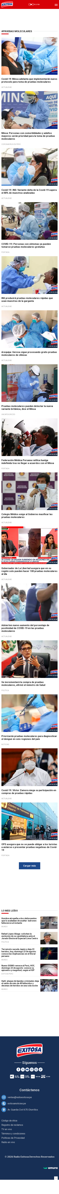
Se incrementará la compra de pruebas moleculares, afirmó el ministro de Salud (23, 683)
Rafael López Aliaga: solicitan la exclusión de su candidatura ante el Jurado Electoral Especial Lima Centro (19, 936)
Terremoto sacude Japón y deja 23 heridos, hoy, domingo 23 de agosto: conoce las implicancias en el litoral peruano (18, 952)
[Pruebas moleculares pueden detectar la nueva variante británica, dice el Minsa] (29, 383)
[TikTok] (41, 1069)
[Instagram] (32, 1069)
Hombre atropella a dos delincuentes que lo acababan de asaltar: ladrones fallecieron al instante (19, 920)
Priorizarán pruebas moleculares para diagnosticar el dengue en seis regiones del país (29, 737)
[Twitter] (23, 1069)
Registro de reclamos (12, 1125)
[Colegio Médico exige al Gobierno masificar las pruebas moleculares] (29, 491)
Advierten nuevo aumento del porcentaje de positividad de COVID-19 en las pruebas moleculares (25, 628)
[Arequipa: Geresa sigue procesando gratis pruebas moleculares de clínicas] (29, 329)
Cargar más (29, 865)
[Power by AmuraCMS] (50, 1168)
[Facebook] (18, 1069)
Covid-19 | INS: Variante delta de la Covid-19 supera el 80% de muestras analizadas (29, 191)
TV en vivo (6, 1129)
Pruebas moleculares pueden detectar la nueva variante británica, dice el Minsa (27, 407)
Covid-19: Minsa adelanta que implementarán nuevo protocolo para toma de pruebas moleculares (29, 80)
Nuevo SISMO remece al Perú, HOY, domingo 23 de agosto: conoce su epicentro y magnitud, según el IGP (18, 967)
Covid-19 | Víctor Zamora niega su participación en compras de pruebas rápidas (28, 792)
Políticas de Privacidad (13, 1138)
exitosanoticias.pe (17, 1103)
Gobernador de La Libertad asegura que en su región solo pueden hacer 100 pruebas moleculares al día (29, 571)
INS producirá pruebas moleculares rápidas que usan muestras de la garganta (27, 299)
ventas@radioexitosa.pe (20, 1097)
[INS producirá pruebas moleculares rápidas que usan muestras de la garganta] (29, 275)
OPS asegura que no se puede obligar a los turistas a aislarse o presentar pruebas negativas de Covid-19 (29, 847)
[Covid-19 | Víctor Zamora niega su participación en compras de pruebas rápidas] (29, 767)
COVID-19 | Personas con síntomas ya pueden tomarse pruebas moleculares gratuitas (26, 245)
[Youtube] (27, 1069)
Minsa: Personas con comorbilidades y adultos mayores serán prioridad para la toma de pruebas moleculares (28, 136)
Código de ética (9, 1120)
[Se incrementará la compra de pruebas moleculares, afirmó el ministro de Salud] (29, 659)
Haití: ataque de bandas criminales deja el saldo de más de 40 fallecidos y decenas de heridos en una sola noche (20, 983)
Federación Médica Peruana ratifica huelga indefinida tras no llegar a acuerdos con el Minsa (27, 462)
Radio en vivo (8, 1142)
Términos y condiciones (13, 1133)
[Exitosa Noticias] (7, 4)
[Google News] (36, 1069)
